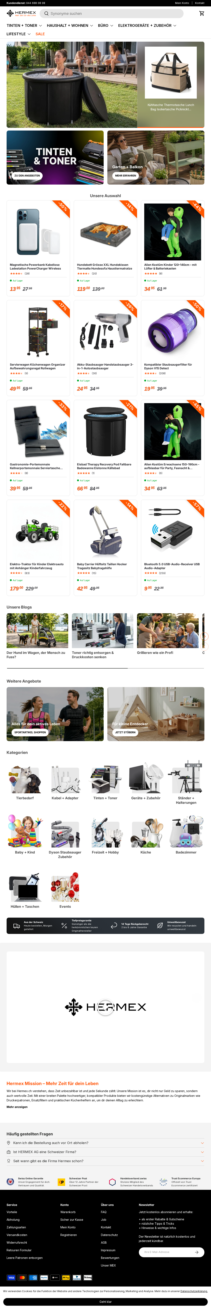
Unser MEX (108, 1265)
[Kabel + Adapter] (65, 775)
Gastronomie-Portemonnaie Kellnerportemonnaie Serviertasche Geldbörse (35, 468)
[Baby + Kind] (25, 829)
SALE (40, 34)
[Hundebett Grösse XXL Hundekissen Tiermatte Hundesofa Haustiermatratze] (105, 232)
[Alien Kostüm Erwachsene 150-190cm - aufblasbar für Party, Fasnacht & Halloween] (172, 431)
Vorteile (12, 1212)
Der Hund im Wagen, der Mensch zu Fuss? (36, 655)
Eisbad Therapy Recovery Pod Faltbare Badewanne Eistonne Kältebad (104, 466)
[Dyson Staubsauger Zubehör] (65, 829)
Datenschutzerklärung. (194, 1291)
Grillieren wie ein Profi (155, 653)
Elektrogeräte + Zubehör (144, 25)
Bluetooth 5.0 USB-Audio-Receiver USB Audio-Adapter (172, 566)
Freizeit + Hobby (105, 852)
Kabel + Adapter (65, 798)
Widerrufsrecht (17, 1242)
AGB (104, 1242)
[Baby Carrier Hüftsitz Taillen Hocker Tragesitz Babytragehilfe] (105, 531)
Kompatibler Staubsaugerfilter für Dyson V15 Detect (168, 366)
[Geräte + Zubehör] (146, 775)
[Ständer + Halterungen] (186, 775)
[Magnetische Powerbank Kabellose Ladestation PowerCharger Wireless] (38, 232)
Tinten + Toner (22, 25)
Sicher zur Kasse (71, 1219)
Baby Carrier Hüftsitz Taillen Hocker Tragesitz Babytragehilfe (102, 566)
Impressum (108, 1250)
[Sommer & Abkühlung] (72, 85)
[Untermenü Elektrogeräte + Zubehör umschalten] (174, 25)
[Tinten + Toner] (105, 775)
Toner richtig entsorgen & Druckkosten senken (93, 655)
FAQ (104, 1212)
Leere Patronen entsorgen (25, 1258)
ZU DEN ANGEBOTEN (27, 175)
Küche (146, 852)
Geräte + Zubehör (146, 798)
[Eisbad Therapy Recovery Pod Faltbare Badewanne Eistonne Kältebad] (105, 431)
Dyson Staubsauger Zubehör (65, 854)
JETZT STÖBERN (125, 732)
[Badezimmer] (186, 829)
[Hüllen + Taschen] (25, 883)
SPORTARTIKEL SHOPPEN (30, 732)
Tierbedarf (25, 798)
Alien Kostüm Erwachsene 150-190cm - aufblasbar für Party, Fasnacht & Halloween (171, 468)
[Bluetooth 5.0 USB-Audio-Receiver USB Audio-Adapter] (172, 531)
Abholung (13, 1219)
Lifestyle (16, 34)
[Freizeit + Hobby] (105, 829)
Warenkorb (68, 1212)
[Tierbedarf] (25, 775)
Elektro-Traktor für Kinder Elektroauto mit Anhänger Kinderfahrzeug (37, 566)
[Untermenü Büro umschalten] (111, 25)
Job (103, 1219)
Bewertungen (110, 1258)
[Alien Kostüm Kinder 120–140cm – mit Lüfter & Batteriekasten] (172, 232)
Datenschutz (109, 1235)
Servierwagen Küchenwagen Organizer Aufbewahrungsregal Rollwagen (37, 366)
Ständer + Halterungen (186, 800)
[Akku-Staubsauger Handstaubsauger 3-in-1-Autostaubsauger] (105, 331)
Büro (103, 25)
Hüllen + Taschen (25, 906)
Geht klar (106, 1301)
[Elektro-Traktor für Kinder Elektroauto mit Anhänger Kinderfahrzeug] (38, 531)
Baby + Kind (25, 852)
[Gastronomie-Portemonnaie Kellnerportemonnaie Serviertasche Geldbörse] (38, 431)
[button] (201, 13)
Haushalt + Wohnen (67, 25)
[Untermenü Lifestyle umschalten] (29, 34)
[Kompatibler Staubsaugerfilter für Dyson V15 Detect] (172, 331)
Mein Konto (182, 3)
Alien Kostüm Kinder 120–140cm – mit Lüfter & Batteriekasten (170, 266)
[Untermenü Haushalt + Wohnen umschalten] (91, 25)
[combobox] (112, 13)
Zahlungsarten (16, 1227)
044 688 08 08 (35, 3)
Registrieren (68, 1235)
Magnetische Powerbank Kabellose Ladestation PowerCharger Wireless (35, 266)
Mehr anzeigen (17, 1107)
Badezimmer (186, 852)
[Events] (65, 883)
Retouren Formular (19, 1250)
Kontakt (199, 3)
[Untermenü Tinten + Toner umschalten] (40, 25)
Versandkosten (17, 1235)
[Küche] (146, 829)
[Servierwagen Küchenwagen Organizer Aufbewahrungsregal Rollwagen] (38, 331)
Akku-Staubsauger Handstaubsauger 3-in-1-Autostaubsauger (105, 366)
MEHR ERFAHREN (125, 175)
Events (65, 906)
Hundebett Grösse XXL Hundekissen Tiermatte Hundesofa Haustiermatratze (104, 266)
